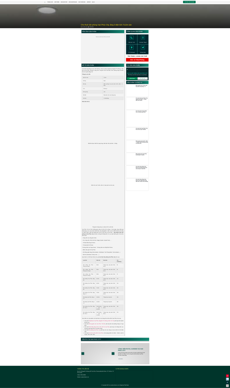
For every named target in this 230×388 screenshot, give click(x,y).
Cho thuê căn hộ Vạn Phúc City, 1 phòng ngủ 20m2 (141, 111)
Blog (93, 2)
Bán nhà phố (64, 2)
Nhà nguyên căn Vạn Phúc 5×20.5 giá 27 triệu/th (141, 154)
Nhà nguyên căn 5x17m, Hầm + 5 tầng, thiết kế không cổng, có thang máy (142, 142)
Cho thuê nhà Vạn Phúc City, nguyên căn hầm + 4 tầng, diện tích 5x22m (142, 99)
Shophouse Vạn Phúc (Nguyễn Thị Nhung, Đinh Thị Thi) (101, 320)
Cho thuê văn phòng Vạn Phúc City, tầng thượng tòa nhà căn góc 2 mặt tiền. (141, 167)
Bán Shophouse (73, 2)
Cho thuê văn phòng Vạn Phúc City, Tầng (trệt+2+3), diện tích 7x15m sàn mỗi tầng (142, 180)
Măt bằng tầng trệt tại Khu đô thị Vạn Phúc (99, 326)
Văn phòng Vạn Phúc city (94, 330)
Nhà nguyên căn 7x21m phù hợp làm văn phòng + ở (141, 86)
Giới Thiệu (56, 2)
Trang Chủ (50, 2)
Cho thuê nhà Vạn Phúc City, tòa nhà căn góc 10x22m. (142, 129)
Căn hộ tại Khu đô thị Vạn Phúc (96, 333)
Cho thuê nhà (81, 2)
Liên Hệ (88, 2)
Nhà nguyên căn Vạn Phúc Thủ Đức (97, 323)
